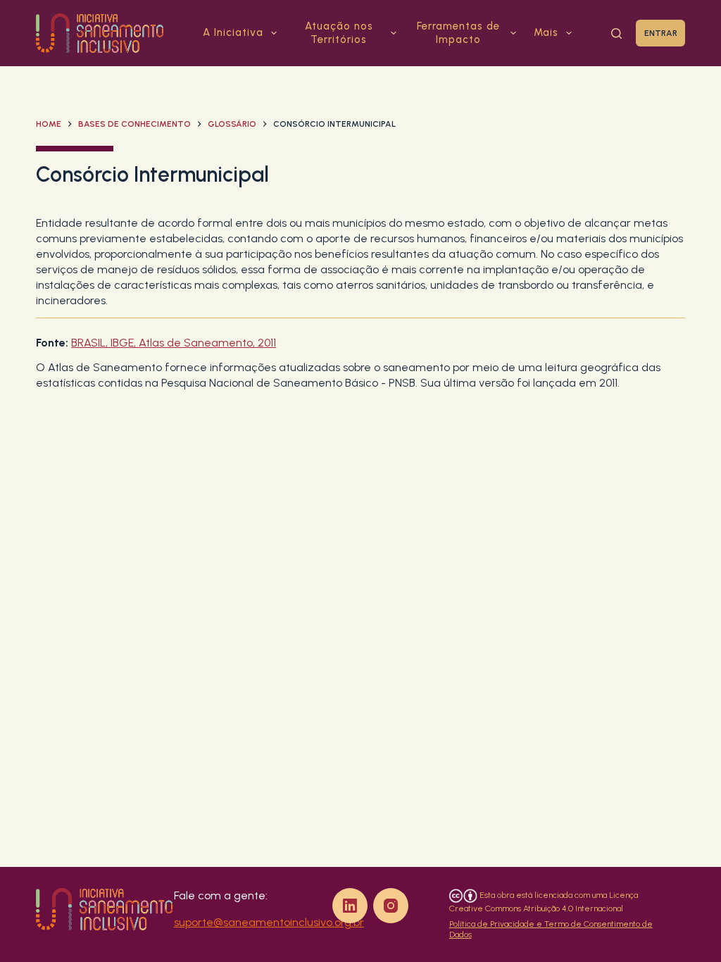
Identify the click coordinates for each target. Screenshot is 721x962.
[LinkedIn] (350, 905)
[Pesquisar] (616, 33)
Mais (546, 32)
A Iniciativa (233, 32)
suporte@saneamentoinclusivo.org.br (269, 922)
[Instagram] (390, 905)
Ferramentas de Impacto (458, 33)
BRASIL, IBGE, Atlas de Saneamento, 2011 (173, 342)
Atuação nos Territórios (339, 33)
